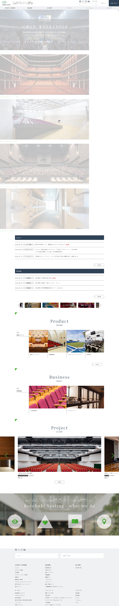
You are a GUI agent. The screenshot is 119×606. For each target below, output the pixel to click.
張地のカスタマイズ (19, 440)
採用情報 (52, 452)
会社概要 (17, 403)
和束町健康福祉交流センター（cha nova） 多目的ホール (34, 304)
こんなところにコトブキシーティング (23, 412)
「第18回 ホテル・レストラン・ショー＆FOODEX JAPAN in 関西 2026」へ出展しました (56, 87)
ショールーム (89, 8)
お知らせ (59, 452)
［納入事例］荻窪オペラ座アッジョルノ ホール (47, 114)
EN (96, 1)
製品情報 (30, 8)
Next (101, 136)
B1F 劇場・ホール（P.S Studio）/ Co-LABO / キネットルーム (58, 428)
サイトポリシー (78, 452)
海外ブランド (18, 417)
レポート (77, 428)
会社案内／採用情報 (10, 8)
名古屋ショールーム (49, 445)
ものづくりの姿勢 (45, 361)
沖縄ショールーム (49, 442)
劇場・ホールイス (49, 403)
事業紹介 (17, 408)
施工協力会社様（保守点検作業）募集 (23, 430)
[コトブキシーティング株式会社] (6, 3)
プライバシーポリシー (68, 452)
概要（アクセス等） (49, 423)
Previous (18, 136)
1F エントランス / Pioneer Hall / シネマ (53, 430)
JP (93, 1)
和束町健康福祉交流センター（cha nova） (49, 118)
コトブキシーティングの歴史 (21, 405)
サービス (69, 8)
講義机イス (47, 408)
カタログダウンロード (20, 426)
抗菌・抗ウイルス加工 (20, 438)
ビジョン (15, 361)
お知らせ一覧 (66, 386)
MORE (99, 96)
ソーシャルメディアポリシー (90, 452)
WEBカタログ (48, 400)
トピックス (109, 8)
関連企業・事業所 (19, 410)
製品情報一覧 (48, 398)
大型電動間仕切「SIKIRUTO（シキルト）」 (54, 417)
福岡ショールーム (49, 440)
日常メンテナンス (19, 435)
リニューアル (18, 433)
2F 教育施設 (47, 433)
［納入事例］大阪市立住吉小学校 (43, 109)
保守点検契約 (18, 428)
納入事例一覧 (78, 398)
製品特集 (77, 423)
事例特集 (77, 426)
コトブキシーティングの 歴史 (75, 361)
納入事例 (49, 8)
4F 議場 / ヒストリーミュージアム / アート (54, 438)
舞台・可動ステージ (49, 415)
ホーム (19, 386)
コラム (77, 433)
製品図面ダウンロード (20, 423)
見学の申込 (47, 426)
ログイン (103, 3)
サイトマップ (101, 452)
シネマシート (48, 412)
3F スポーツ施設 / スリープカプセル (53, 435)
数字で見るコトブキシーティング (22, 415)
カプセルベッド (48, 410)
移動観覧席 (47, 405)
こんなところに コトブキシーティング (104, 362)
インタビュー (78, 430)
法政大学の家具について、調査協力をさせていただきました (50, 75)
